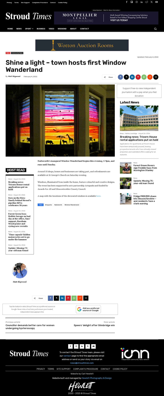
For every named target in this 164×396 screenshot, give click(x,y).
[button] (155, 29)
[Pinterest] (138, 77)
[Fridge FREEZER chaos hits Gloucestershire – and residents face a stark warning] (125, 198)
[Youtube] (156, 2)
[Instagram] (137, 2)
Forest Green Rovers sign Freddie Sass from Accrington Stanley (145, 168)
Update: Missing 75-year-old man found (18, 249)
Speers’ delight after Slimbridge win (94, 325)
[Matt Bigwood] (19, 270)
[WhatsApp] (144, 77)
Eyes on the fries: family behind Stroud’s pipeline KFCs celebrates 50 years (19, 201)
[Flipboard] (132, 2)
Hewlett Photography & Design (97, 378)
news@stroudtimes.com (82, 363)
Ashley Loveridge (131, 133)
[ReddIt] (149, 77)
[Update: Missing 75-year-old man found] (125, 183)
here (98, 196)
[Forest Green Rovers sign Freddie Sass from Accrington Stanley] (125, 168)
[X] (151, 2)
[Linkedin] (142, 2)
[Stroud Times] (29, 16)
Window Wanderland (72, 205)
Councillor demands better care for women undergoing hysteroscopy (30, 327)
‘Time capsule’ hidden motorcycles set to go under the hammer (19, 237)
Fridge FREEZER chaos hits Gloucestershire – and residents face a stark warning (145, 200)
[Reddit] (146, 2)
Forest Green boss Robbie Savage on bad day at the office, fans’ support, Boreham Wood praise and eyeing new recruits (19, 219)
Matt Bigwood (14, 76)
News (8, 53)
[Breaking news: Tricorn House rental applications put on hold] (139, 118)
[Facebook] (127, 2)
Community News (17, 53)
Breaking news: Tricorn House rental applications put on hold (18, 186)
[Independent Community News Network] (135, 354)
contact (67, 356)
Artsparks (48, 205)
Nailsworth (58, 205)
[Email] (155, 77)
